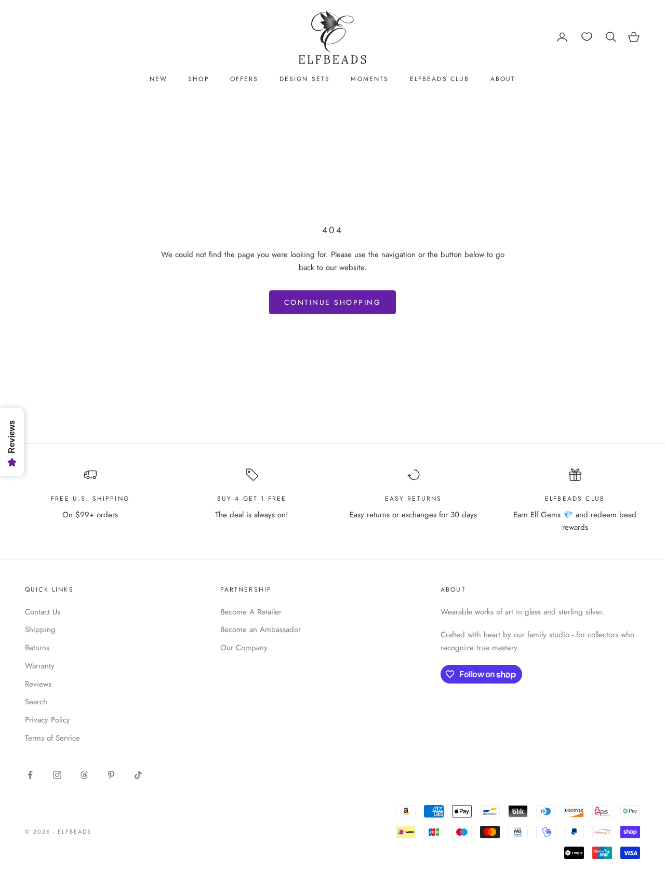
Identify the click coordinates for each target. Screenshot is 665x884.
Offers (244, 79)
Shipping (40, 629)
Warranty (40, 666)
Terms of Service (52, 738)
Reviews (38, 684)
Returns (37, 647)
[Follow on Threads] (84, 775)
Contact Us (42, 612)
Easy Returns (413, 498)
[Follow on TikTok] (138, 775)
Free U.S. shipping (90, 498)
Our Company (244, 647)
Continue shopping (332, 302)
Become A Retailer (251, 612)
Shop (198, 79)
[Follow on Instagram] (57, 775)
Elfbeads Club (440, 79)
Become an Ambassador (260, 629)
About (503, 79)
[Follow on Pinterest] (111, 775)
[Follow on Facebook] (30, 775)
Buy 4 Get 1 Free (252, 498)
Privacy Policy (47, 720)
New (158, 79)
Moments (370, 79)
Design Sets (305, 79)
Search (36, 701)
